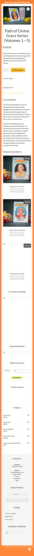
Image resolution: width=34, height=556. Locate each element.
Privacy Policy (9, 519)
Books (11, 78)
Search (17, 550)
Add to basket (18, 70)
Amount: (7, 370)
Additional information (13, 93)
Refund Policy (9, 516)
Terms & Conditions (10, 513)
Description (8, 88)
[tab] (17, 88)
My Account (5, 550)
